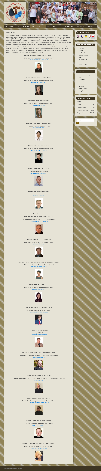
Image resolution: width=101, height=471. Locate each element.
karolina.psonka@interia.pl (38, 82)
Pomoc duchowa (83, 88)
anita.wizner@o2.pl (38, 127)
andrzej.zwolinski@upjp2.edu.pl (39, 221)
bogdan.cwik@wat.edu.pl (39, 244)
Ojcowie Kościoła (83, 59)
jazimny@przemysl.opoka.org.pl (39, 59)
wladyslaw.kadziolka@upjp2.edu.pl (39, 402)
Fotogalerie (82, 91)
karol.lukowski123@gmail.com (38, 334)
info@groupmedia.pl (38, 195)
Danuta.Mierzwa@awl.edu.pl (39, 266)
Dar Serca (81, 86)
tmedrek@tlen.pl (38, 380)
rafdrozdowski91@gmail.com (39, 150)
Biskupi (80, 57)
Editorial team (10, 32)
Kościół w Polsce (83, 64)
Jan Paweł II (82, 52)
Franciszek (81, 48)
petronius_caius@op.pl (38, 425)
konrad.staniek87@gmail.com (38, 173)
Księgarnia (81, 81)
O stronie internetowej (84, 75)
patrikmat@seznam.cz (39, 357)
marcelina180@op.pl (39, 105)
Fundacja (81, 84)
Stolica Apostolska (83, 62)
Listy (80, 77)
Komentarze (82, 79)
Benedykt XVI (82, 50)
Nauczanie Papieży (83, 55)
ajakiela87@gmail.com (38, 289)
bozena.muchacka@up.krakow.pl (39, 312)
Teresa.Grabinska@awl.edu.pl (38, 448)
